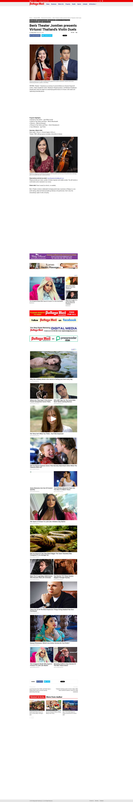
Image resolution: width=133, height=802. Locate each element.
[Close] (83, 121)
